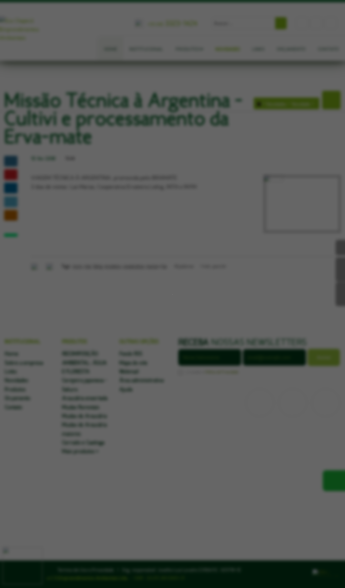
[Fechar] (172, 290)
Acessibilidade (20, 543)
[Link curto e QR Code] (20, 569)
